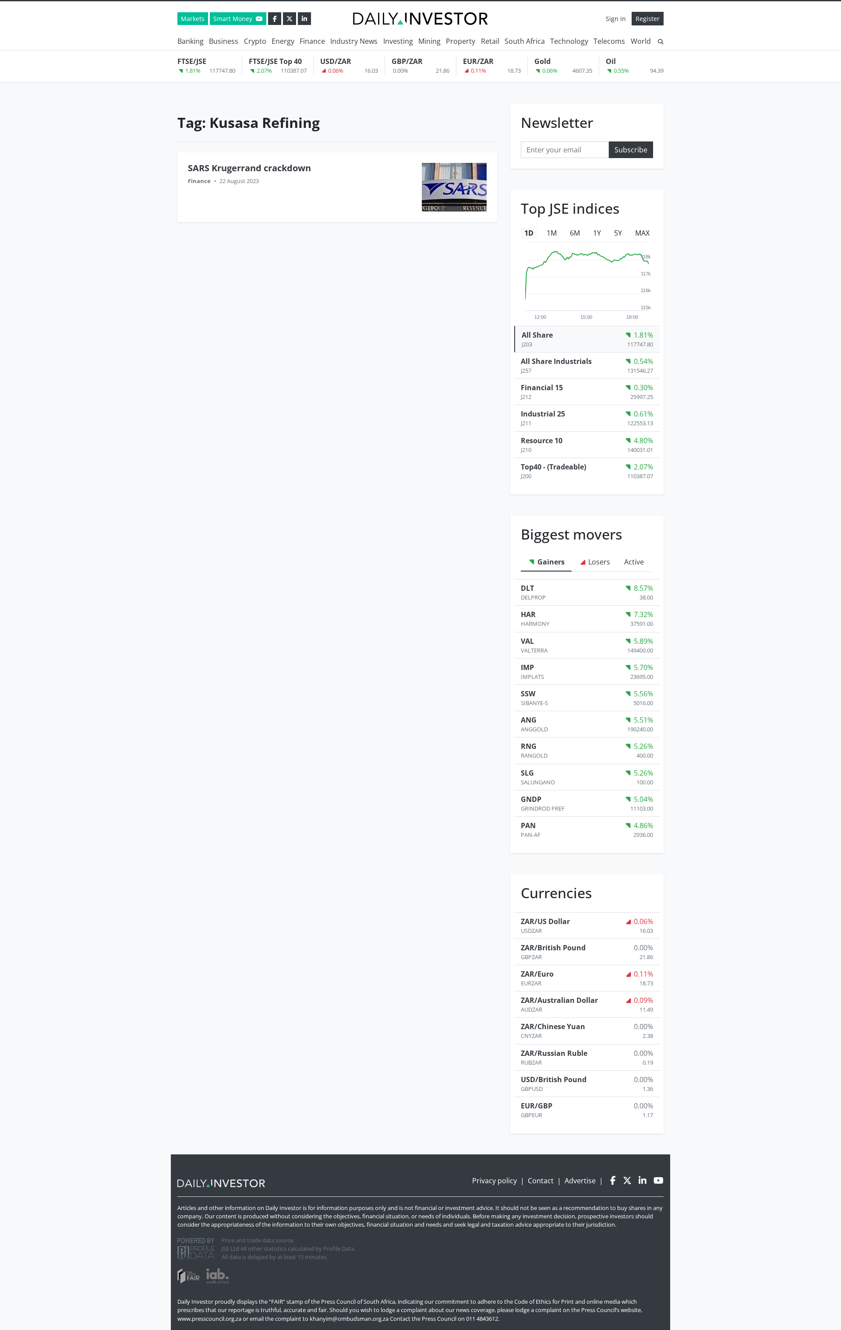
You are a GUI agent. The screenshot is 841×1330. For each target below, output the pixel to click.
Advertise (580, 1180)
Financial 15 (542, 387)
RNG (529, 746)
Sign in (616, 18)
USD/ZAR (335, 61)
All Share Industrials (556, 361)
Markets (193, 18)
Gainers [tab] (550, 562)
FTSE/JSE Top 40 (275, 61)
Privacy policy (494, 1180)
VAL (527, 641)
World (641, 41)
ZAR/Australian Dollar (559, 1000)
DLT (527, 588)
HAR (528, 614)
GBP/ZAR (407, 61)
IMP (527, 667)
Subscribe (631, 150)
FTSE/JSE (191, 61)
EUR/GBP (536, 1106)
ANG (529, 720)
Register (648, 18)
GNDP (531, 799)
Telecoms (609, 41)
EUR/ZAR (478, 61)
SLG (527, 773)
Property (460, 41)
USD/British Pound (554, 1079)
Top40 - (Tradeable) (553, 467)
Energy (283, 41)
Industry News (354, 41)
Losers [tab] (598, 562)
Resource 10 (541, 440)
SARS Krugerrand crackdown (249, 168)
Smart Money (233, 18)
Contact (541, 1180)
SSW (528, 694)
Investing (398, 41)
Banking (190, 41)
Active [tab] (634, 562)
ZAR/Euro (537, 974)
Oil (611, 61)
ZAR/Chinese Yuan (553, 1026)
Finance (312, 41)
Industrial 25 (543, 414)
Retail (490, 41)
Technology (569, 41)
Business (223, 41)
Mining (429, 41)
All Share (537, 335)
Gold (542, 61)
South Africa (525, 41)
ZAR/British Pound (553, 948)
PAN (528, 825)
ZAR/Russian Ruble (554, 1053)
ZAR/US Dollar (545, 921)
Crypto (255, 41)
